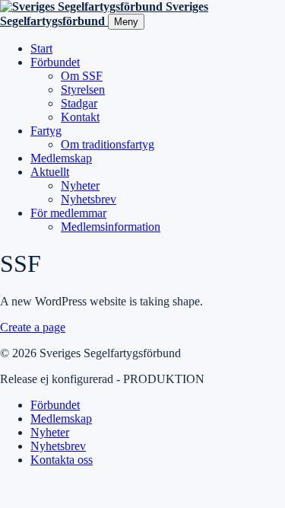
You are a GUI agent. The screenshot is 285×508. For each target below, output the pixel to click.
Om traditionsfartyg (107, 144)
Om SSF (82, 75)
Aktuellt (49, 171)
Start (41, 48)
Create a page (32, 327)
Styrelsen (83, 89)
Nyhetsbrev (88, 199)
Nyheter (80, 185)
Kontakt (80, 116)
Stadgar (79, 103)
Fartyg (46, 130)
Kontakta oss (61, 459)
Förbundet (55, 62)
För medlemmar (68, 212)
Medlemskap (61, 158)
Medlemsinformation (110, 226)
